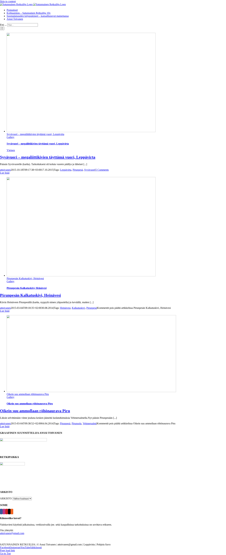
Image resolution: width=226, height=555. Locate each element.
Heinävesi (65, 307)
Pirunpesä (78, 169)
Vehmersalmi (89, 423)
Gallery (10, 137)
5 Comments (102, 169)
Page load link (7, 550)
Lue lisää (4, 172)
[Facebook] (1, 511)
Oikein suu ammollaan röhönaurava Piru (28, 394)
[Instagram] (4, 511)
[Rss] (12, 511)
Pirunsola (76, 423)
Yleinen (11, 150)
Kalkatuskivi (78, 307)
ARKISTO (6, 498)
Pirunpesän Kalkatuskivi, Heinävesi (25, 278)
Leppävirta (65, 169)
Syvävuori (89, 169)
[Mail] (9, 511)
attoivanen (5, 169)
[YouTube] (6, 511)
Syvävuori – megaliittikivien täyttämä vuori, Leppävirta (35, 134)
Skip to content (8, 1)
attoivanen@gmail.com (12, 533)
